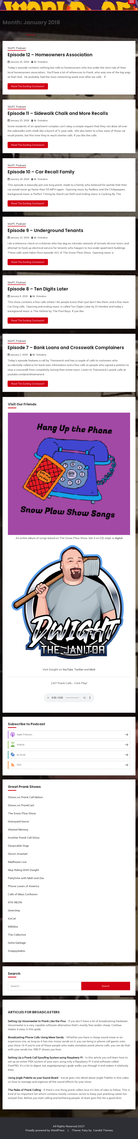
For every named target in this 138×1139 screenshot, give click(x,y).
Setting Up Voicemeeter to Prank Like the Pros (37, 1021)
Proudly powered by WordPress (45, 1130)
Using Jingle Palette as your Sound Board (33, 1077)
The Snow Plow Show (22, 813)
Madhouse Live (17, 862)
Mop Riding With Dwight (23, 870)
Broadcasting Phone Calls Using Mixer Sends (36, 1037)
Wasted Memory (18, 829)
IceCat (12, 918)
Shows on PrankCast (21, 805)
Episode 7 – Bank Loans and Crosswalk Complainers (66, 348)
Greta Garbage (17, 942)
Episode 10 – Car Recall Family (41, 172)
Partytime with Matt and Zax (26, 878)
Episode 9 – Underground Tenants (45, 230)
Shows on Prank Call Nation (25, 797)
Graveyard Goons (18, 821)
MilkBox (13, 926)
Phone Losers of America (23, 886)
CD (102, 538)
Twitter (78, 669)
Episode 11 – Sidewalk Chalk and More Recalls (58, 113)
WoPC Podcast (17, 48)
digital (119, 538)
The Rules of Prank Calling (24, 1089)
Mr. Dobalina (41, 61)
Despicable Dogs (18, 845)
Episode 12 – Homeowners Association (50, 55)
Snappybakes (16, 950)
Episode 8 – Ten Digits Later (38, 289)
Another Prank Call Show (24, 837)
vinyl (108, 538)
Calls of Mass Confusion (23, 894)
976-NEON (15, 902)
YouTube (68, 669)
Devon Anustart (18, 853)
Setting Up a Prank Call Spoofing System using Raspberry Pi (45, 1057)
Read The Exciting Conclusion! (27, 86)
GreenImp (14, 910)
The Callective (17, 934)
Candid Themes (103, 1130)
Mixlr (92, 669)
